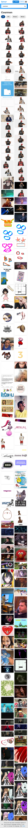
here (24, 826)
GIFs (8, 16)
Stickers (15, 16)
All (3, 16)
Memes (22, 16)
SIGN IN (22, 1)
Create (16, 1)
